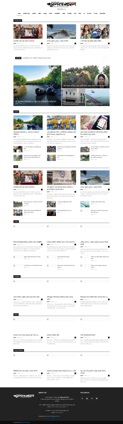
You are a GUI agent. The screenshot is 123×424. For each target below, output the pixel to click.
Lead (17, 98)
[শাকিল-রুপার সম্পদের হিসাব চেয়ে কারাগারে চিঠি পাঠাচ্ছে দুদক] (84, 213)
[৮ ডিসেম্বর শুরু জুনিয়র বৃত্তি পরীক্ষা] (95, 31)
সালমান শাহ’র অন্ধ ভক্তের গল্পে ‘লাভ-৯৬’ (26, 335)
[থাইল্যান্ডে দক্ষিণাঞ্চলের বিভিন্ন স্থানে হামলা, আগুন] (61, 287)
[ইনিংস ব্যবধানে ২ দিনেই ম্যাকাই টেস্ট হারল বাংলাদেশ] (51, 268)
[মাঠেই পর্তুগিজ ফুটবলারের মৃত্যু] (51, 259)
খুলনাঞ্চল (14, 43)
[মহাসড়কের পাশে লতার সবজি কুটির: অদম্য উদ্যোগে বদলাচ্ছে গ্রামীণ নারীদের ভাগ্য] (17, 158)
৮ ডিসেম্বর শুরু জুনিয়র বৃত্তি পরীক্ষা (90, 41)
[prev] (104, 58)
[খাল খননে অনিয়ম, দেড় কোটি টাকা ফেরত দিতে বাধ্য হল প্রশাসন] (86, 76)
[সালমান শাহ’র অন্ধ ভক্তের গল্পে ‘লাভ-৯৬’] (28, 325)
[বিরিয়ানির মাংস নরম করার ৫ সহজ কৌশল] (28, 361)
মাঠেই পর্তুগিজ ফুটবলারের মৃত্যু (63, 257)
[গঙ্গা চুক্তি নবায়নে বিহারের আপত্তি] (98, 97)
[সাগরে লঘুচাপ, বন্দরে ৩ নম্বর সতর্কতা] (61, 31)
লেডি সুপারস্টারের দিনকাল (87, 335)
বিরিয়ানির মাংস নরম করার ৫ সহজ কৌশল (25, 371)
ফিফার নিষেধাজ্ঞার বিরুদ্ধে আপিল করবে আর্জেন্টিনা (33, 58)
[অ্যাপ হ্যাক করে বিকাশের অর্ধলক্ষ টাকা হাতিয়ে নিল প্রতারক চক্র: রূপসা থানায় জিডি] (95, 122)
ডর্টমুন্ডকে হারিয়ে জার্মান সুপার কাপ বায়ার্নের (32, 257)
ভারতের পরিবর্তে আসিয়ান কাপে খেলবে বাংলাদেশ (61, 242)
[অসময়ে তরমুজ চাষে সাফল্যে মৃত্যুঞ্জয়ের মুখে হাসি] (51, 158)
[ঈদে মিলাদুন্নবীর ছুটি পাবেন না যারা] (51, 213)
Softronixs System (25, 422)
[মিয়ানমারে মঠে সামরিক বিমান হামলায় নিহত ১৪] (95, 287)
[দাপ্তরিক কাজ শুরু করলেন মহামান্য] (28, 31)
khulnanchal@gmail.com (52, 416)
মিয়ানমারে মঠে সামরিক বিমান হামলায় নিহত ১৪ (94, 297)
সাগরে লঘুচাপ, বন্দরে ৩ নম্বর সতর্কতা (57, 41)
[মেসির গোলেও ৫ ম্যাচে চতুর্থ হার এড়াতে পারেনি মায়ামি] (95, 232)
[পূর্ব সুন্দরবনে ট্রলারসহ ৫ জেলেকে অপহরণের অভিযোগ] (37, 85)
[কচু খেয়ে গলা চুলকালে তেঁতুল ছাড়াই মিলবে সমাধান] (95, 361)
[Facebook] (82, 398)
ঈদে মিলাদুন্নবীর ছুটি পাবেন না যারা (64, 210)
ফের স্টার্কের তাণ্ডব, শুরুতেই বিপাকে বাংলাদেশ (33, 265)
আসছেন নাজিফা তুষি (53, 335)
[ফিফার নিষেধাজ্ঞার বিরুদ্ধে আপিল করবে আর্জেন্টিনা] (28, 232)
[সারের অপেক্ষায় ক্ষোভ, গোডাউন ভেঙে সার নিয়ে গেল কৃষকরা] (17, 204)
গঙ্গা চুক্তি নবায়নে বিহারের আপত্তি (98, 202)
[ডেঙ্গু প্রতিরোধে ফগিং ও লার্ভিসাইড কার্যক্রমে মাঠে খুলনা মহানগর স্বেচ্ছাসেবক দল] (61, 122)
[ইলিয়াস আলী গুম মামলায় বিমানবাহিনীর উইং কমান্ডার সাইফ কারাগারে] (17, 213)
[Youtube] (97, 398)
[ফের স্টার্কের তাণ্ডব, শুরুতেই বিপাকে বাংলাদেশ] (17, 268)
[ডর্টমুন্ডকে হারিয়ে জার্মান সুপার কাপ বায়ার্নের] (17, 259)
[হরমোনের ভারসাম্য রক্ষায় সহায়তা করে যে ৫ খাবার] (61, 361)
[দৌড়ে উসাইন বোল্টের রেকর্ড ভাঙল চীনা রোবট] (28, 287)
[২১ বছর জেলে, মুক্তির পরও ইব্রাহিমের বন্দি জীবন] (17, 149)
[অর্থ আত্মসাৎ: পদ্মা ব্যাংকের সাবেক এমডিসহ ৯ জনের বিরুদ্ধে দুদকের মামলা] (61, 177)
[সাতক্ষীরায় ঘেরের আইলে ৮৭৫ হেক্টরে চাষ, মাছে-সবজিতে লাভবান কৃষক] (84, 158)
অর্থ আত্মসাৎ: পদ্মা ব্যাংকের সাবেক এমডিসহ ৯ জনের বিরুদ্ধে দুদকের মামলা (60, 188)
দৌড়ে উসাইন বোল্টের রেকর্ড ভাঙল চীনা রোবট (26, 297)
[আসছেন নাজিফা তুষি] (61, 325)
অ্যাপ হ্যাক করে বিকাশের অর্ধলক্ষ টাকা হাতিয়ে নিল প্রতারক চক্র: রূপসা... (93, 133)
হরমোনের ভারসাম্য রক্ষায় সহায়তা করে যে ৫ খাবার (61, 371)
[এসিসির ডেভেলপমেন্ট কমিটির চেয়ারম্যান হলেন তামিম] (84, 259)
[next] (107, 58)
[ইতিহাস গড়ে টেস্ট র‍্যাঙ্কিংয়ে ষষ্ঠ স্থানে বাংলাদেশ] (84, 268)
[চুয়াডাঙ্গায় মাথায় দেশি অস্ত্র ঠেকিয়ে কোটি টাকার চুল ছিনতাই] (51, 149)
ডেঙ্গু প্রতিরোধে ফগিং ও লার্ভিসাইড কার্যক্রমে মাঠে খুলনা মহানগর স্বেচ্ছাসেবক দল (61, 133)
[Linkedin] (87, 398)
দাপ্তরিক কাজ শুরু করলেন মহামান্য (23, 41)
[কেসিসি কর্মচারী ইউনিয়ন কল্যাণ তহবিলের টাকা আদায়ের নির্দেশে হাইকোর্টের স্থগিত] (73, 97)
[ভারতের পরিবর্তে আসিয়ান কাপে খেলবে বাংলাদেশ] (61, 232)
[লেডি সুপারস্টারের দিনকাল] (95, 325)
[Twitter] (92, 398)
